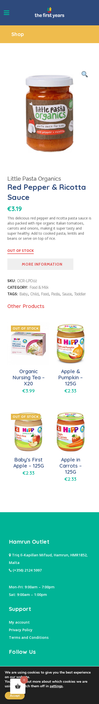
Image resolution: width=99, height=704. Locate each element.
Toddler (80, 294)
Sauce (67, 294)
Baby (24, 294)
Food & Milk (39, 287)
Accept (15, 696)
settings (56, 686)
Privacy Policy (20, 629)
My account (19, 622)
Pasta (55, 294)
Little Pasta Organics (34, 178)
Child (34, 294)
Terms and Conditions (28, 637)
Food (45, 294)
